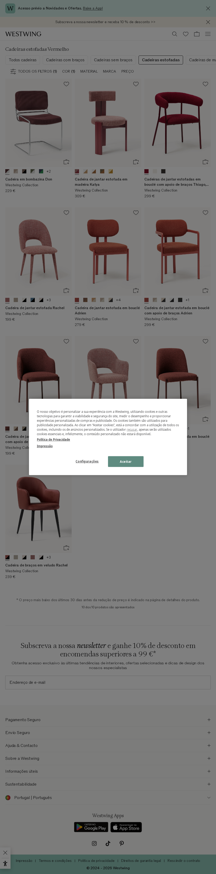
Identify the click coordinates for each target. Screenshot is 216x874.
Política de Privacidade (53, 439)
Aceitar (126, 461)
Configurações (87, 461)
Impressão (45, 446)
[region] (108, 437)
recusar (132, 429)
